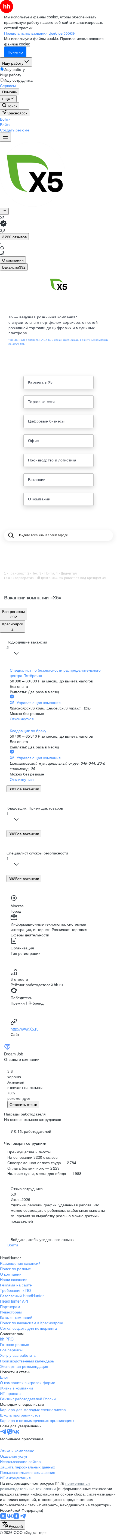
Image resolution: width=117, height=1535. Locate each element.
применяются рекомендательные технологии (45, 1485)
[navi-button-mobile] (5, 137)
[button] (5, 119)
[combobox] (12, 1525)
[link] (9, 105)
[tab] (13, 259)
